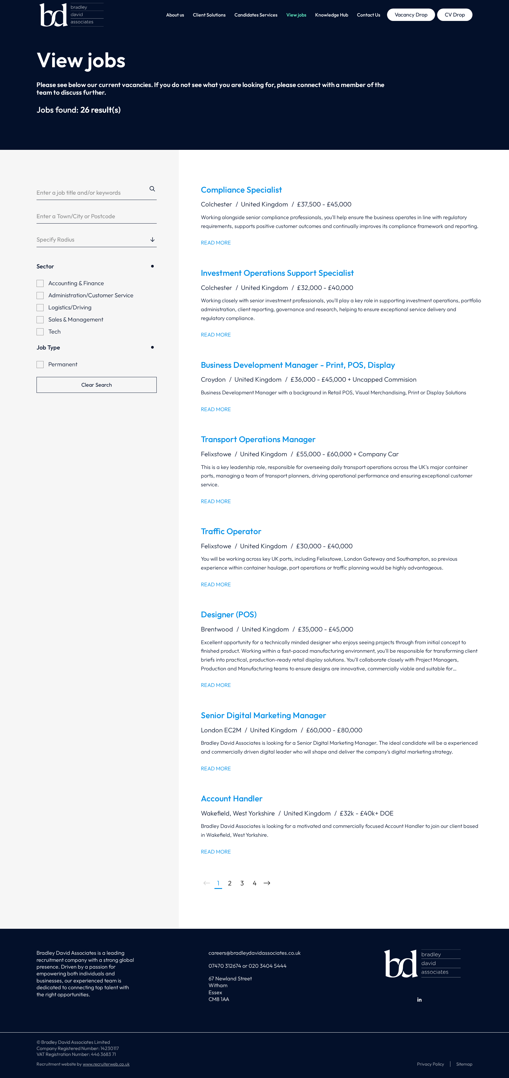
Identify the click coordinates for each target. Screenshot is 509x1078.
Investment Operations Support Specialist (277, 273)
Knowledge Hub (331, 15)
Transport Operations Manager (258, 439)
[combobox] (111, 239)
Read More (216, 242)
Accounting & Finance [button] (76, 283)
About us (175, 15)
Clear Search (96, 384)
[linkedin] (419, 1000)
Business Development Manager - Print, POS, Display (298, 365)
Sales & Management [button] (75, 319)
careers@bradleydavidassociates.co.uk (255, 952)
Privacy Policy (430, 1064)
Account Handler (232, 798)
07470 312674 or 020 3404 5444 (248, 965)
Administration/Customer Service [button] (90, 295)
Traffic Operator (231, 531)
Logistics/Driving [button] (70, 307)
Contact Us (368, 15)
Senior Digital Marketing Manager (263, 715)
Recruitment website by (83, 1064)
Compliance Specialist (241, 189)
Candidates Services (255, 15)
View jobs (296, 15)
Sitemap (464, 1064)
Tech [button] (54, 331)
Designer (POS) (229, 614)
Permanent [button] (62, 364)
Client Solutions (209, 15)
